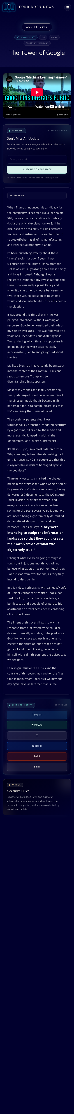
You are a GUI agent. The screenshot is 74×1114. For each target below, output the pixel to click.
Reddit (37, 756)
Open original (62, 114)
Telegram (37, 714)
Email (37, 766)
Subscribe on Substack (37, 169)
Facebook (37, 745)
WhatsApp (37, 725)
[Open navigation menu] (67, 7)
